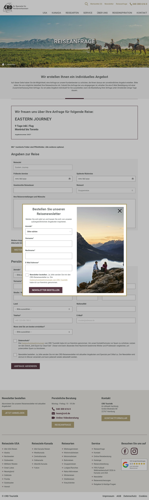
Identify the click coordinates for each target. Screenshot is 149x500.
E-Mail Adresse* (32, 262)
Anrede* (28, 226)
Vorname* (29, 238)
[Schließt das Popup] (120, 211)
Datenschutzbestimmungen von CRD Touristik (49, 280)
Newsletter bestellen (45, 290)
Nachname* (30, 250)
